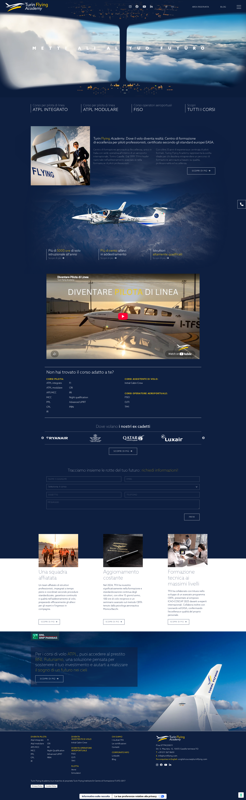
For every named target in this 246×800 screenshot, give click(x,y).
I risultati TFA (118, 740)
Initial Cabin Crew (79, 743)
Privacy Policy (37, 786)
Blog (114, 759)
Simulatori (76, 773)
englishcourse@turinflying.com (192, 759)
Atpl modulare (37, 744)
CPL (32, 758)
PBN (49, 758)
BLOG (223, 7)
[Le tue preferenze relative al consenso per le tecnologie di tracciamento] (241, 795)
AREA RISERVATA (200, 7)
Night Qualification (55, 751)
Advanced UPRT (54, 754)
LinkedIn (116, 756)
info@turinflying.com (166, 756)
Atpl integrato (37, 740)
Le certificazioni (119, 744)
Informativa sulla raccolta (96, 796)
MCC (33, 751)
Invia (192, 517)
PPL (32, 754)
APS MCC (35, 747)
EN (172, 7)
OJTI (73, 757)
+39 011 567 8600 (165, 752)
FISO (73, 754)
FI (48, 740)
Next (203, 438)
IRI (48, 747)
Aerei (73, 770)
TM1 (73, 761)
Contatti (115, 747)
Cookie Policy (51, 786)
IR (32, 761)
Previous (42, 438)
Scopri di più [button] (200, 171)
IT (166, 7)
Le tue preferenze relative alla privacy (135, 796)
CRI (48, 744)
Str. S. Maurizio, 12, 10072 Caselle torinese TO (177, 749)
